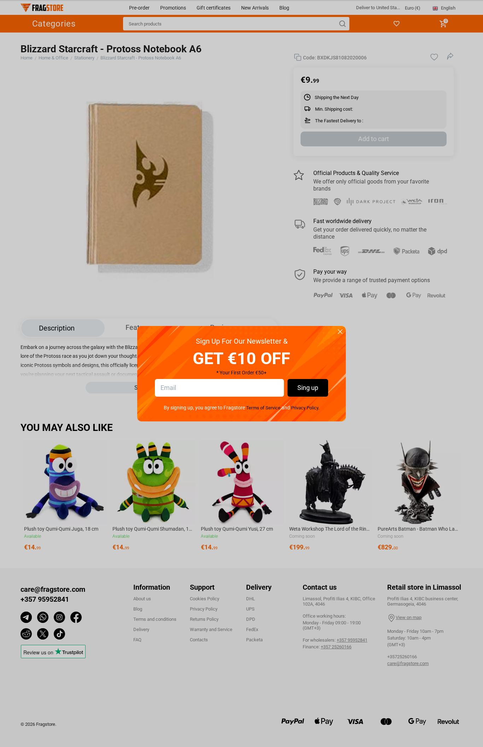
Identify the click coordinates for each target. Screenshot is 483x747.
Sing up (307, 387)
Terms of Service (263, 407)
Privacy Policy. (305, 407)
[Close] (340, 332)
